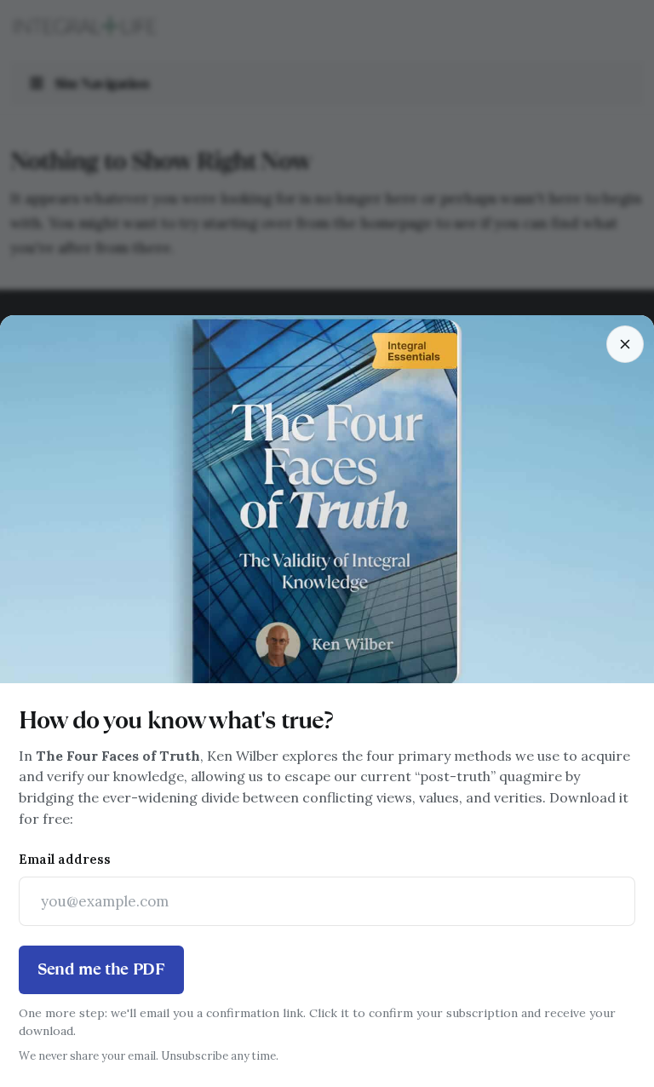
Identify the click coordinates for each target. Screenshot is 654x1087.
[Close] (625, 344)
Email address (65, 859)
